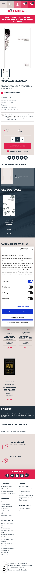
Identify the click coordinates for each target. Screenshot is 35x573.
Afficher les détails (23, 306)
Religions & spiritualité (9, 342)
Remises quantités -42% (26, 489)
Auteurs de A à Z (6, 511)
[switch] (30, 286)
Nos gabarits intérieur (7, 548)
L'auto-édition (5, 489)
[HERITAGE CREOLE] (9, 205)
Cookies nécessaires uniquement (17, 322)
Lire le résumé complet (12, 92)
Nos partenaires (23, 511)
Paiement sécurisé (17, 442)
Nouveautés (4, 508)
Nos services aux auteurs (8, 493)
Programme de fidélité (25, 498)
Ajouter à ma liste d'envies (18, 151)
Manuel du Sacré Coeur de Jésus (9, 337)
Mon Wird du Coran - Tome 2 (25, 337)
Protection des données (17, 568)
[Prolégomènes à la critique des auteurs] (9, 366)
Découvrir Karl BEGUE (21, 177)
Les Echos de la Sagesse (25, 333)
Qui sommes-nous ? (7, 486)
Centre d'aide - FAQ (7, 523)
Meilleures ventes (6, 506)
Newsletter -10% (24, 486)
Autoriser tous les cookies (17, 311)
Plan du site (4, 555)
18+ (2, 513)
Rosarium (9, 333)
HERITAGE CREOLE (9, 223)
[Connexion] (17, 5)
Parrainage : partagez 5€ (26, 495)
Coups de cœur (5, 504)
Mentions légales (27, 565)
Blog (2, 526)
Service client (15, 456)
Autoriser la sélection (17, 317)
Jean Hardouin (9, 384)
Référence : (4, 97)
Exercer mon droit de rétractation (17, 570)
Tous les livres (5, 502)
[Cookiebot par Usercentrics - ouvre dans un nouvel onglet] (21, 249)
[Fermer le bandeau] (32, 249)
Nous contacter (5, 528)
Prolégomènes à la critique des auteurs (9, 389)
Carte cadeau (23, 500)
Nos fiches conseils (7, 491)
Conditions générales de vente (11, 565)
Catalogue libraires (6, 515)
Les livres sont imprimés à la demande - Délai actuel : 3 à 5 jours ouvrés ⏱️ (17, 19)
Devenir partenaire (24, 508)
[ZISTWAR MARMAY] (17, 67)
